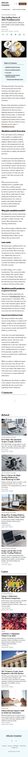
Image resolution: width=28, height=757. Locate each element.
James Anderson (6, 525)
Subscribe (22, 3)
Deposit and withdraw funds (15, 79)
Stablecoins (4, 708)
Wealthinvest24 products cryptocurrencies (12, 76)
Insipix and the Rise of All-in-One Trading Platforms (11, 551)
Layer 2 (3, 631)
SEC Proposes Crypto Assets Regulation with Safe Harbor (12, 672)
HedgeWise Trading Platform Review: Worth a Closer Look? (13, 516)
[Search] (16, 3)
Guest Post (23, 745)
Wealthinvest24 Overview (12, 67)
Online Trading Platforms (8, 14)
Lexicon (10, 745)
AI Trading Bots (5, 9)
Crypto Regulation (6, 669)
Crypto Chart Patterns (19, 9)
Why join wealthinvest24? (12, 70)
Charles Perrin (5, 722)
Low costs (8, 72)
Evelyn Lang (4, 29)
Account (4, 745)
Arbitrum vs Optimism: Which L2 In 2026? (10, 634)
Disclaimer (16, 745)
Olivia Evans (4, 449)
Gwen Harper (5, 645)
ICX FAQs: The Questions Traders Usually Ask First (11, 440)
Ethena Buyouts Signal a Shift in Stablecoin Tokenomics (12, 711)
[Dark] (15, 4)
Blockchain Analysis (7, 593)
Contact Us (15, 747)
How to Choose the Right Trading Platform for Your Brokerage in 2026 (10, 477)
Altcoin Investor (5, 3)
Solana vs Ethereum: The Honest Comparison (10, 597)
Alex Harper (4, 489)
